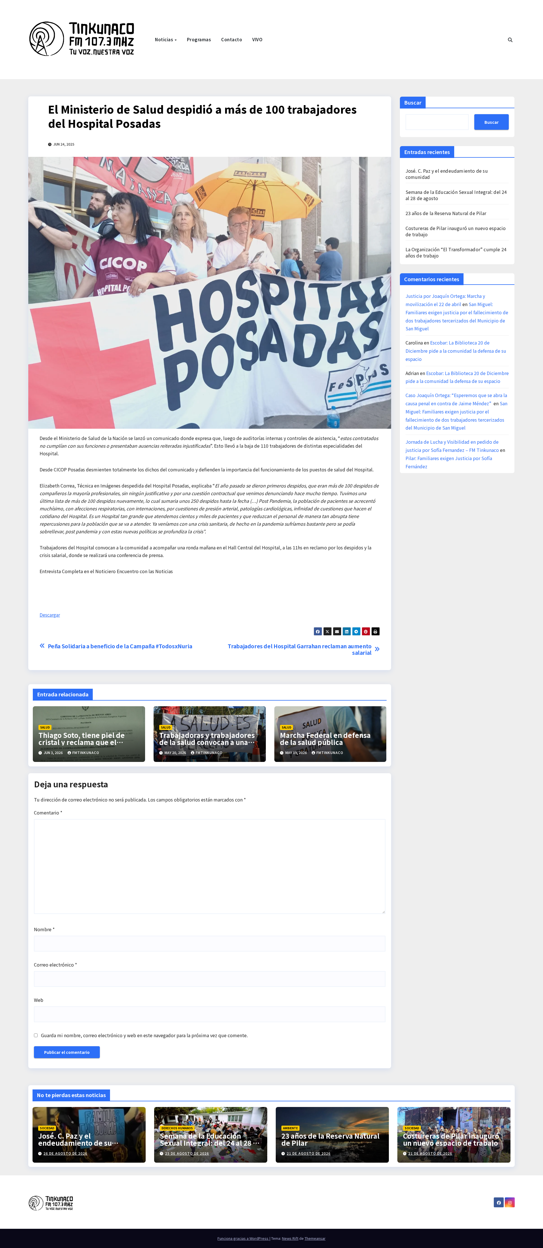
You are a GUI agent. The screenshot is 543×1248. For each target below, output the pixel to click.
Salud (45, 727)
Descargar (50, 614)
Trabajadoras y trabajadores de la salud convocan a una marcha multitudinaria (207, 742)
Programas (199, 39)
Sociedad (47, 1128)
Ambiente (290, 1128)
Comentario (48, 812)
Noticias (164, 39)
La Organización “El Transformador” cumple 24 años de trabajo (456, 252)
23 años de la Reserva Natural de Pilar (446, 213)
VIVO (257, 39)
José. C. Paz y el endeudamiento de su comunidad (447, 173)
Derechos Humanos (177, 1128)
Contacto (231, 39)
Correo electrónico (55, 964)
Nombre (44, 929)
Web (38, 999)
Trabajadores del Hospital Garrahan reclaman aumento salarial (299, 649)
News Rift (290, 1238)
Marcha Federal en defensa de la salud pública (325, 738)
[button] (510, 39)
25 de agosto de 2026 (187, 1153)
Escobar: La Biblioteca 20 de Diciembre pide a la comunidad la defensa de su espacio (456, 350)
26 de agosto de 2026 (65, 1153)
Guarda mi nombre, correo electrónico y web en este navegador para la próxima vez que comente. (144, 1035)
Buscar (412, 102)
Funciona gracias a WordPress (243, 1238)
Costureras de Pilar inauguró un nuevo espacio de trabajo (456, 231)
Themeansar (315, 1238)
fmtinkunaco (85, 752)
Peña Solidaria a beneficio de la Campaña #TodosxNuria (120, 646)
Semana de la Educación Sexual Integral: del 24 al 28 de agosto (456, 194)
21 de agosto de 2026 (309, 1153)
